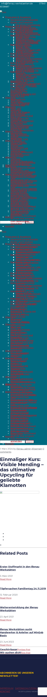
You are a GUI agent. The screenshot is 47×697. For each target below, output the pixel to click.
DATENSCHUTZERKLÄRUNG (30, 688)
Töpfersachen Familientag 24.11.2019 (23, 588)
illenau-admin (23, 449)
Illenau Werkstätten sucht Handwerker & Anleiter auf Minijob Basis (21, 632)
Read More (5, 579)
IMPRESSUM (6, 688)
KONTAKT (5, 691)
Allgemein (36, 449)
